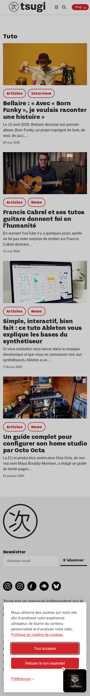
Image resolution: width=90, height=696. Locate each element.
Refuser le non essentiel (45, 663)
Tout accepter (45, 648)
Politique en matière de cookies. (37, 634)
